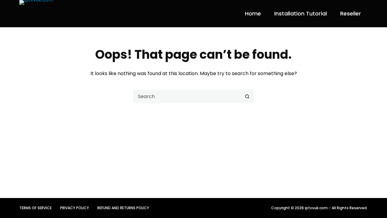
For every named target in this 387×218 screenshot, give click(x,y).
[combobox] (187, 96)
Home (253, 13)
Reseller (350, 13)
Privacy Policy (74, 208)
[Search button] (247, 96)
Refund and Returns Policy (123, 208)
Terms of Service (35, 208)
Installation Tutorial (300, 13)
